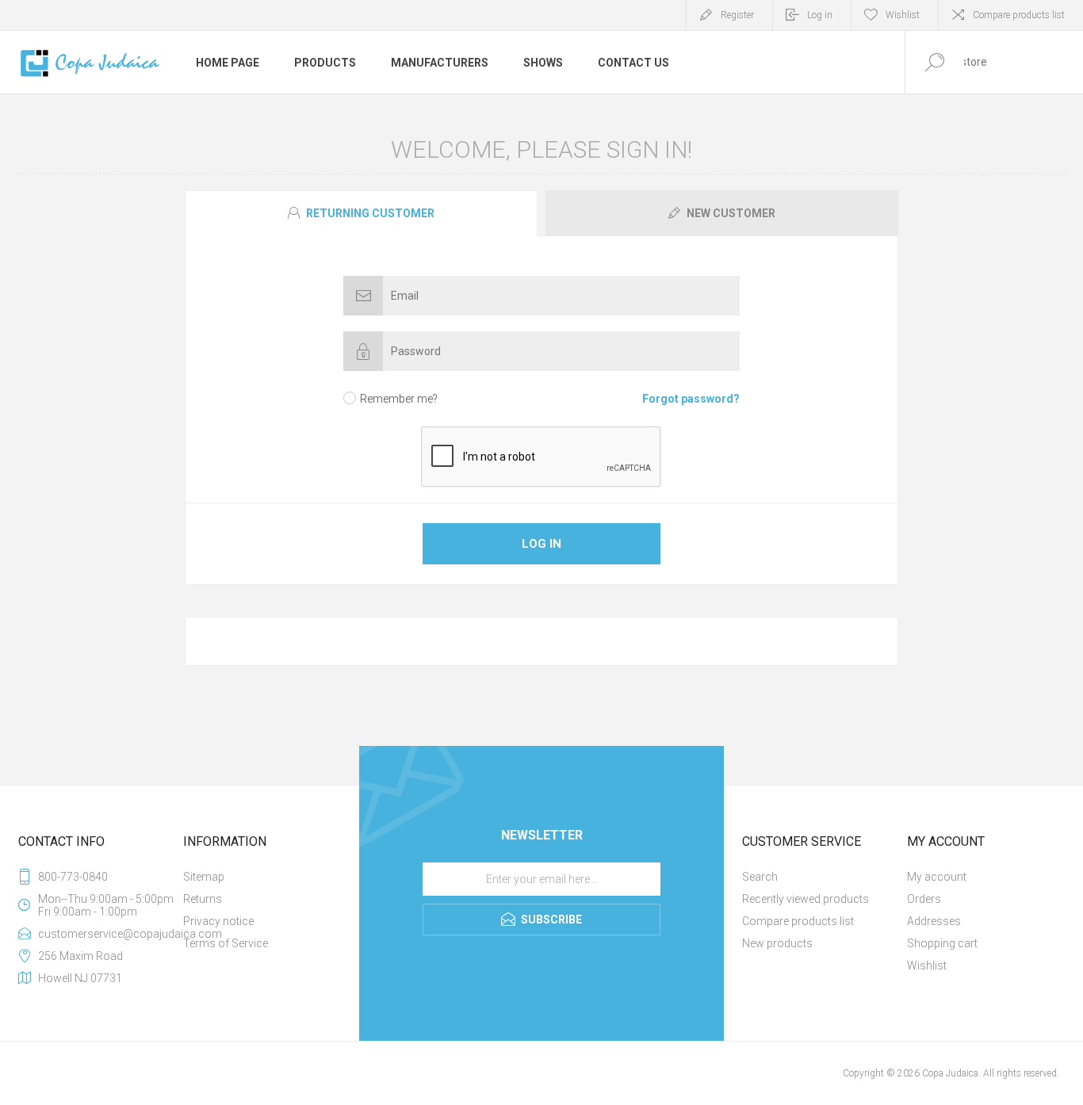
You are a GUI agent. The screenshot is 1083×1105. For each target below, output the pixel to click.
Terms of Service (225, 943)
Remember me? (399, 398)
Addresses (934, 921)
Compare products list (1019, 15)
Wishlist (927, 965)
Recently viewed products (805, 899)
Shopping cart (942, 943)
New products (777, 943)
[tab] (363, 213)
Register (737, 15)
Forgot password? (691, 398)
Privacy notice (218, 921)
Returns (202, 899)
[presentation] (361, 213)
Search (760, 876)
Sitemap (203, 876)
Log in (819, 15)
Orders (924, 899)
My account (936, 876)
